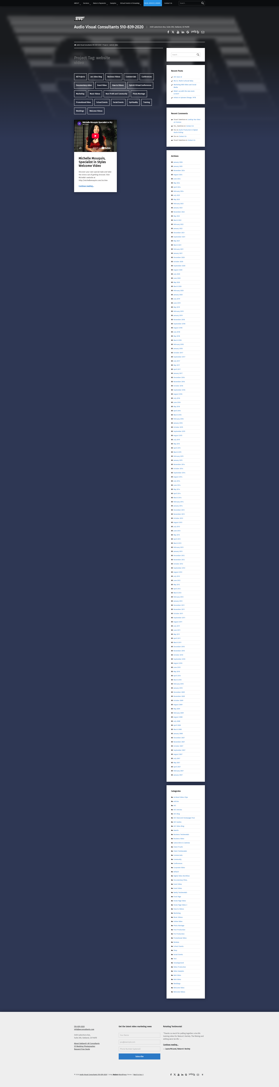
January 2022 (178, 228)
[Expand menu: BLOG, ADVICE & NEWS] (161, 4)
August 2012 (178, 572)
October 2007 (178, 746)
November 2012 (179, 560)
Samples (113, 3)
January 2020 (178, 295)
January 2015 (178, 460)
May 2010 (177, 671)
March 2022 (177, 220)
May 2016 (177, 406)
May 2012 (177, 584)
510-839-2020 (79, 1027)
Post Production (179, 930)
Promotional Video (83, 102)
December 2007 (179, 738)
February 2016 (179, 419)
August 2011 (178, 622)
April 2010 (177, 676)
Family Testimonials (180, 892)
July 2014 (177, 481)
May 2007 (177, 762)
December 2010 (179, 647)
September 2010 (179, 659)
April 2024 (177, 187)
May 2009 (177, 709)
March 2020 (177, 286)
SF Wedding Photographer (84, 1046)
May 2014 (177, 489)
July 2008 (177, 721)
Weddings (80, 111)
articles (176, 801)
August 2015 (178, 435)
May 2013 (177, 535)
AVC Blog (177, 814)
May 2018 (177, 336)
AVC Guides (177, 822)
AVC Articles (178, 810)
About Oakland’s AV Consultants (87, 1043)
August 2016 (178, 394)
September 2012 (179, 568)
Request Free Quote (82, 1049)
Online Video (178, 921)
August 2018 (178, 328)
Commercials (131, 77)
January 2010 (178, 688)
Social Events (118, 102)
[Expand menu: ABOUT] (80, 4)
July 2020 (177, 274)
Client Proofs (178, 847)
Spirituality (133, 102)
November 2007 (179, 742)
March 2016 (177, 415)
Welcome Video (179, 988)
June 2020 (177, 278)
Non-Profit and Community (116, 94)
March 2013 (177, 543)
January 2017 (178, 373)
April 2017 (177, 369)
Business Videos (113, 77)
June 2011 (177, 630)
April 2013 (177, 539)
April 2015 (177, 448)
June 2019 (177, 303)
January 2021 (178, 253)
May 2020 (177, 282)
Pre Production (179, 934)
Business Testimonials (181, 834)
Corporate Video (179, 868)
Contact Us (168, 3)
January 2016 (178, 423)
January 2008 (178, 734)
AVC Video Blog (179, 826)
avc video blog (96, 77)
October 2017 (178, 353)
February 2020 (179, 291)
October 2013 (178, 518)
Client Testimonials (180, 851)
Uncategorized (179, 963)
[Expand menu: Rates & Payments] (107, 4)
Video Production (180, 967)
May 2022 (177, 216)
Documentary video (84, 85)
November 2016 (179, 382)
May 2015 (177, 444)
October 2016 (178, 386)
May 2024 (177, 183)
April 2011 (177, 638)
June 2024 (177, 179)
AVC (175, 806)
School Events (102, 102)
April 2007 (177, 767)
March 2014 (178, 497)
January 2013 (178, 551)
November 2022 (179, 212)
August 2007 (178, 754)
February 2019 (179, 311)
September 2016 (179, 390)
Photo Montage (139, 94)
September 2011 (179, 618)
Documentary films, (180, 880)
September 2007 (179, 750)
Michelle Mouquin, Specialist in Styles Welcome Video (92, 162)
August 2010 (178, 663)
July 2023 (177, 195)
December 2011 (179, 605)
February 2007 (179, 771)
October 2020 (178, 262)
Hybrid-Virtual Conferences (140, 85)
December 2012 (179, 555)
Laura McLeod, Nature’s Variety (177, 1049)
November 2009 (179, 696)
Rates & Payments (99, 3)
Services (86, 3)
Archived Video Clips (181, 797)
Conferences (147, 77)
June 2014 (177, 485)
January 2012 (178, 601)
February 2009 (179, 713)
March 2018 (177, 340)
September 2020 (179, 266)
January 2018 (178, 349)
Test (175, 959)
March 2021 (177, 245)
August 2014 (178, 477)
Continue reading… (86, 186)
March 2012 (177, 593)
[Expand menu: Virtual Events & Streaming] (140, 4)
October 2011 (178, 613)
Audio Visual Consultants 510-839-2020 (109, 27)
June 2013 (177, 531)
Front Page (177, 896)
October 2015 (178, 427)
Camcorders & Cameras (182, 843)
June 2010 (177, 667)
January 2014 (178, 506)
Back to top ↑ (139, 1075)
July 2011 (177, 626)
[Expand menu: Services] (90, 4)
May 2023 (177, 199)
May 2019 (177, 307)
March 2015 (177, 452)
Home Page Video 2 (180, 905)
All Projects (80, 77)
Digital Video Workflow (182, 876)
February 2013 (178, 547)
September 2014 (179, 473)
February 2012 (178, 597)
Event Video (102, 85)
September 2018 (179, 324)
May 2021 (177, 241)
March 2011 (177, 642)
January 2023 (178, 208)
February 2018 (179, 344)
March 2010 (177, 680)
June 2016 (177, 402)
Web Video (177, 975)
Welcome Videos (95, 111)
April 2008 (177, 725)
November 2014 (179, 464)
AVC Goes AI (178, 77)
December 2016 (179, 377)
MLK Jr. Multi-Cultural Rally (183, 81)
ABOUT (76, 3)
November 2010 (179, 651)
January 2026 (178, 162)
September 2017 (179, 357)
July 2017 (177, 361)
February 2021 (178, 249)
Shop (175, 950)
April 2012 (177, 589)
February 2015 (178, 456)
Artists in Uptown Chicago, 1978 (185, 98)
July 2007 (177, 758)
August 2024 (178, 175)
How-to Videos (118, 85)
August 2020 (178, 270)
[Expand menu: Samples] (117, 4)
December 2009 (179, 692)
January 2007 (178, 775)
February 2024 (179, 191)
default (176, 872)
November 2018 (179, 319)
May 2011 (177, 634)
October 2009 (178, 700)
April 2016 (177, 411)
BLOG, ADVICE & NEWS (152, 3)
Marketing (80, 94)
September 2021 (179, 237)
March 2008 (178, 729)
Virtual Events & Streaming (129, 3)
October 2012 (178, 564)
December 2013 (179, 510)
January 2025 (178, 166)
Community (177, 859)
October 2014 (178, 469)
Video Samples (179, 971)
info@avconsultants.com (84, 1029)
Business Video (179, 839)
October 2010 (178, 655)
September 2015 (179, 431)
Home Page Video (180, 901)
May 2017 (177, 365)
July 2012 (177, 576)
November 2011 (179, 609)
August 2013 (178, 522)
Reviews (176, 942)
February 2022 (178, 224)
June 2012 (177, 580)
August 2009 (178, 705)
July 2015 (177, 440)
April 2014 (177, 493)
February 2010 (179, 684)
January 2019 (178, 315)
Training (146, 102)
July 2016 (177, 398)
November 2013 (179, 514)
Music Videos (95, 94)
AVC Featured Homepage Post (184, 818)
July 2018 (177, 332)
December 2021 (179, 233)
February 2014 (179, 502)
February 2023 (178, 204)
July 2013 (177, 527)
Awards (176, 830)
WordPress (123, 1075)
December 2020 (179, 257)
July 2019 (177, 299)
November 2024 (179, 170)
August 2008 (178, 717)
